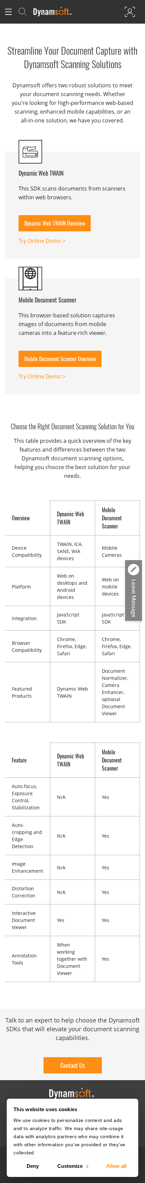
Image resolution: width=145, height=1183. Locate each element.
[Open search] (23, 12)
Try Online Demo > (42, 240)
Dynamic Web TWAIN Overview (54, 223)
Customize (70, 1165)
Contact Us (72, 1065)
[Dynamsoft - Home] (52, 12)
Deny (33, 1165)
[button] (133, 591)
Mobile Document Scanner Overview (60, 359)
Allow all (116, 1165)
